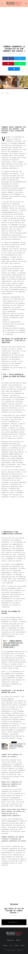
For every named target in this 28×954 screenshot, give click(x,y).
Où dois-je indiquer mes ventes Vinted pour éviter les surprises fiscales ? (17, 746)
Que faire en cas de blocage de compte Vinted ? (14, 910)
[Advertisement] (14, 27)
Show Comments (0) (13, 922)
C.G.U (10, 945)
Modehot (5, 945)
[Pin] (8, 63)
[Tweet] (20, 58)
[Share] (8, 58)
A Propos (16, 945)
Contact (22, 945)
